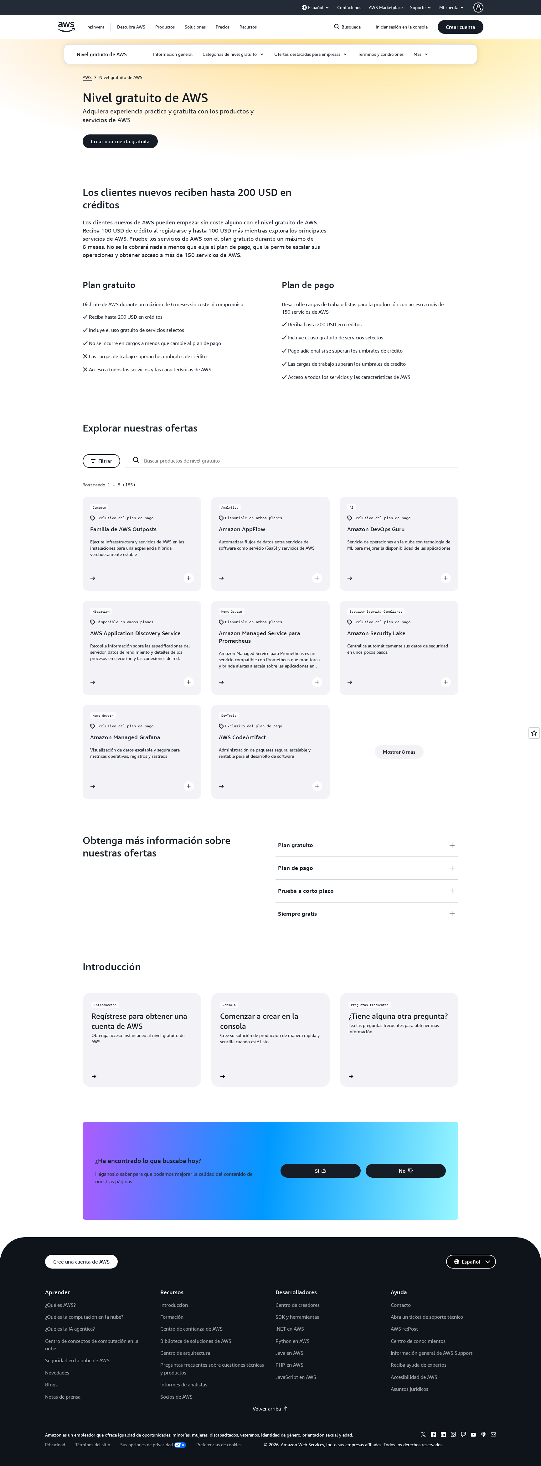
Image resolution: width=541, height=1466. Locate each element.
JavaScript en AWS (296, 1377)
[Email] (493, 1435)
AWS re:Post (404, 1329)
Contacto (401, 1305)
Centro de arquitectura (185, 1353)
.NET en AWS (290, 1329)
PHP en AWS (289, 1365)
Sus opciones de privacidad (146, 1444)
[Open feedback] (534, 733)
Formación (171, 1317)
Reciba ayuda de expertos (418, 1365)
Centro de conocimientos (418, 1341)
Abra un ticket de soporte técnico (427, 1317)
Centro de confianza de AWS (191, 1329)
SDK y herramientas (297, 1317)
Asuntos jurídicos (409, 1389)
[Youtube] (473, 1435)
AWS (87, 77)
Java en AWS (289, 1353)
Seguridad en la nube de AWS (77, 1360)
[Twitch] (463, 1435)
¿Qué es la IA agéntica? (70, 1329)
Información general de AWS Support (431, 1353)
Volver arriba (267, 1409)
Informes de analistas (183, 1384)
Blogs (51, 1384)
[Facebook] (433, 1435)
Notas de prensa (62, 1397)
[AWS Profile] (478, 8)
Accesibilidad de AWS (414, 1377)
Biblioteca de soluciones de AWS (195, 1341)
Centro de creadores (298, 1305)
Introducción (174, 1305)
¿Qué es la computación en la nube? (84, 1317)
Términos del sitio (92, 1444)
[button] (131, 27)
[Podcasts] (483, 1435)
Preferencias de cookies (218, 1444)
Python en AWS (293, 1341)
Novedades (57, 1372)
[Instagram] (453, 1435)
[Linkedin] (443, 1435)
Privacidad (55, 1444)
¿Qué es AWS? (60, 1305)
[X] (423, 1435)
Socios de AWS (176, 1397)
